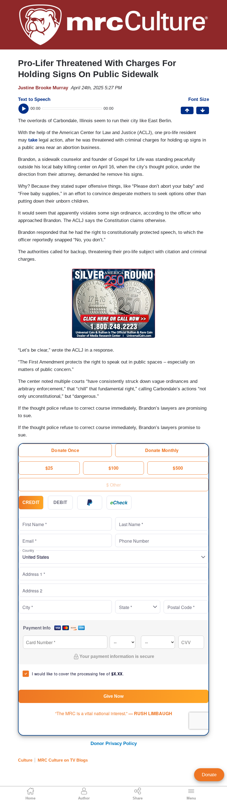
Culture (25, 760)
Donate (209, 774)
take (32, 140)
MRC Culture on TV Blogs (63, 760)
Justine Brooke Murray (43, 87)
